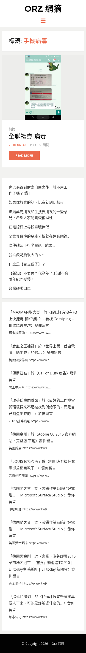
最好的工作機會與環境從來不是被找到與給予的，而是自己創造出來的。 (42, 407)
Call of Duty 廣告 (52, 373)
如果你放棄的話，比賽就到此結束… (37, 202)
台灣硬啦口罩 (20, 288)
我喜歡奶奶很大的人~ (26, 254)
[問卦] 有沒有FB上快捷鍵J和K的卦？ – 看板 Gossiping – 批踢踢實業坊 (43, 319)
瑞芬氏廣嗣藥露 (25, 400)
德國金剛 (19, 434)
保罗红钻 (19, 373)
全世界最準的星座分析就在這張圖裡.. (39, 236)
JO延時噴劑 (21, 596)
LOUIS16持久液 (25, 461)
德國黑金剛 (21, 556)
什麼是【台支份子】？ (27, 264)
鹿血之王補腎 (23, 346)
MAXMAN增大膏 (26, 312)
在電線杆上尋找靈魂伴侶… (30, 226)
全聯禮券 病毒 (27, 136)
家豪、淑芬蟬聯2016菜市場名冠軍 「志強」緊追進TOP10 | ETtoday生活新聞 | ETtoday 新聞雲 (42, 563)
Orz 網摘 (43, 9)
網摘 (12, 129)
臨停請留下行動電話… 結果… (32, 245)
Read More (24, 155)
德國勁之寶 (21, 488)
